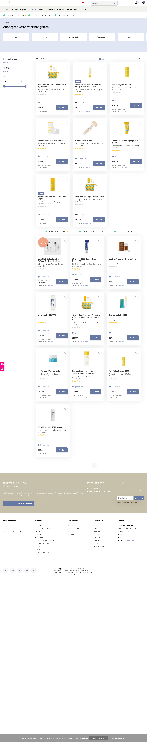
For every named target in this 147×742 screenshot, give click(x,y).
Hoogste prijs (139, 59)
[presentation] (135, 45)
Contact (38, 546)
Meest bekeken (114, 59)
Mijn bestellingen (74, 528)
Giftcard (84, 9)
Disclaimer (38, 531)
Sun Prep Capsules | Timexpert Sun (122, 259)
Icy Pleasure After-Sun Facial (49, 371)
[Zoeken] (115, 3)
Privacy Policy (39, 534)
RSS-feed (90, 569)
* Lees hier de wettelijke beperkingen (127, 502)
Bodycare (24, 9)
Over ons (38, 525)
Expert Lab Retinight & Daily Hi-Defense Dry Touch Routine (50, 260)
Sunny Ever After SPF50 (84, 141)
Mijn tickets (72, 531)
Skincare (14, 9)
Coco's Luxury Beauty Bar (12, 531)
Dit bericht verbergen (98, 738)
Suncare (33, 9)
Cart (4, 525)
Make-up (42, 9)
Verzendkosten (50, 111)
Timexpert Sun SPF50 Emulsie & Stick (89, 197)
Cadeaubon (7, 534)
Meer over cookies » (118, 738)
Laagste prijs (127, 59)
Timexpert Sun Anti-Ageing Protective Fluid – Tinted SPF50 (84, 372)
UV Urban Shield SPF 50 (47, 315)
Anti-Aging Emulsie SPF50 (122, 84)
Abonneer (139, 498)
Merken (6, 9)
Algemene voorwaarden (43, 528)
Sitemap (37, 550)
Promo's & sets (72, 9)
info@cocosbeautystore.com (98, 491)
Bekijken (62, 107)
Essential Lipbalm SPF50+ (118, 315)
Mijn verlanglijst (73, 534)
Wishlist (6, 528)
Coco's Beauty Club (42, 553)
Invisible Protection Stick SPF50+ (50, 141)
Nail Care (51, 9)
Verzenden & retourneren (44, 540)
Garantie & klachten (42, 543)
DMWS (77, 569)
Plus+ (83, 569)
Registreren (72, 525)
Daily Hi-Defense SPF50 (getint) (50, 427)
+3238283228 (92, 488)
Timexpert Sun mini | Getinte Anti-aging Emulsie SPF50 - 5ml (89, 85)
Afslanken (61, 9)
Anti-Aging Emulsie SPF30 (119, 371)
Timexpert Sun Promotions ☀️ (16, 15)
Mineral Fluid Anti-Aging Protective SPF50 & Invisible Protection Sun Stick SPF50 (86, 317)
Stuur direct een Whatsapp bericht (18, 503)
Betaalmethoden (41, 537)
